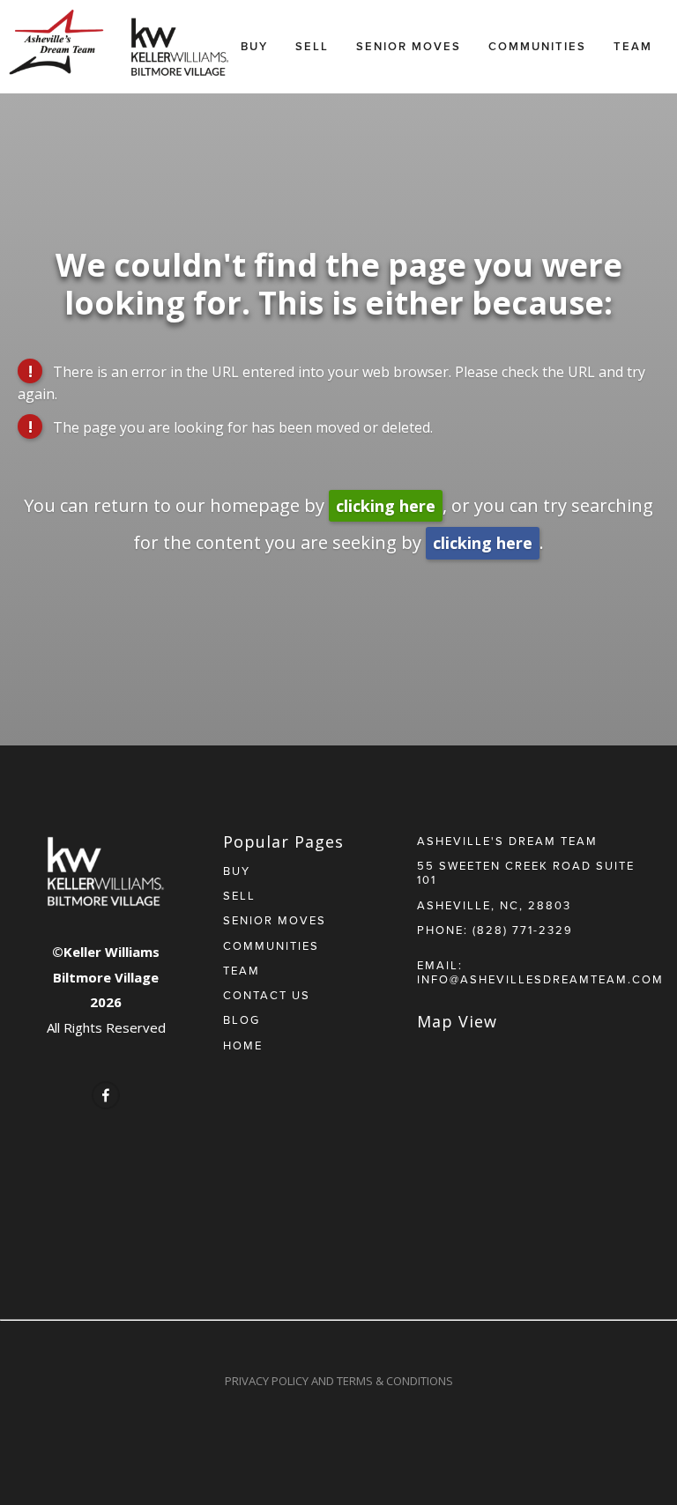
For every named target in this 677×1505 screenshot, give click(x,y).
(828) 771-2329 (522, 930)
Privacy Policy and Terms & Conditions (339, 1381)
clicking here (385, 505)
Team (633, 46)
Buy (254, 46)
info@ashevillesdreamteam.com (540, 979)
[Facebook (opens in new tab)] (106, 1095)
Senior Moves (408, 46)
